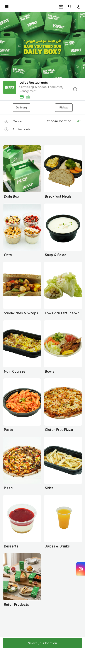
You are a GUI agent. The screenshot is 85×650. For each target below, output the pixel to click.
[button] (42, 89)
